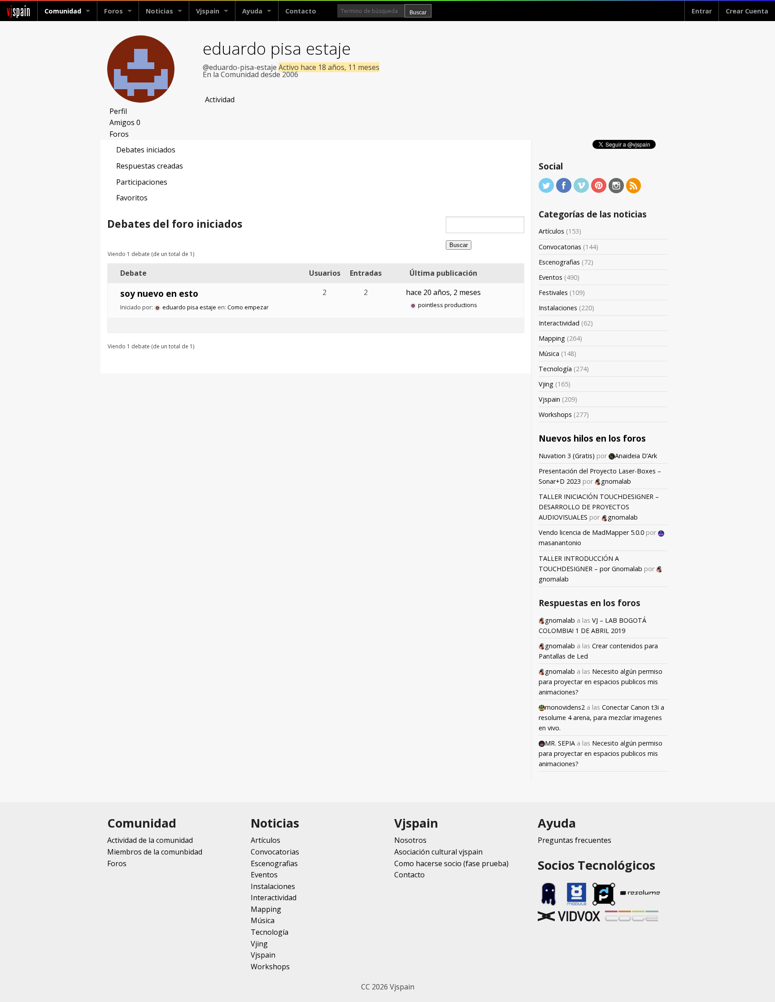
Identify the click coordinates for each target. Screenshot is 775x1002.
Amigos (124, 122)
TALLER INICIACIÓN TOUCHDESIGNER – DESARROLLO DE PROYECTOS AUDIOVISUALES (599, 506)
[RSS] (633, 185)
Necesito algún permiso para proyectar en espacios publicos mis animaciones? (600, 681)
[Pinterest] (598, 185)
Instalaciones (558, 308)
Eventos (550, 277)
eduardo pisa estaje (277, 48)
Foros (113, 11)
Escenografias (559, 262)
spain (18, 11)
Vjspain (549, 399)
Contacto (300, 11)
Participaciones (141, 182)
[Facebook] (563, 185)
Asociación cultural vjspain (438, 852)
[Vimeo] (581, 185)
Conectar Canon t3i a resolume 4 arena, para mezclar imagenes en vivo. (601, 717)
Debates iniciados (145, 150)
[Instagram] (616, 185)
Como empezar (248, 307)
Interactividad (559, 323)
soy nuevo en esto (159, 293)
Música (549, 353)
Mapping (552, 338)
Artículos (551, 231)
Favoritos (132, 198)
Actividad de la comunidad (150, 840)
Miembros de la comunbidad (154, 852)
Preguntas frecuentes (574, 840)
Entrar (702, 11)
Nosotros (410, 840)
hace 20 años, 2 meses (443, 292)
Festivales (553, 292)
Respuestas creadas (149, 166)
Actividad (220, 99)
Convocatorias (560, 247)
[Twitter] (546, 185)
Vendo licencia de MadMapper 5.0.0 (591, 532)
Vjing (546, 384)
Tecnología (555, 368)
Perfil (118, 111)
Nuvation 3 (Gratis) (567, 455)
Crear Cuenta (747, 11)
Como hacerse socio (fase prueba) (451, 863)
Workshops (555, 414)
